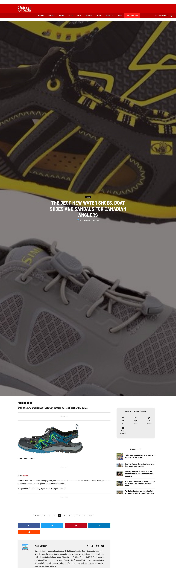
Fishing (41, 16)
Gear (71, 16)
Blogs (99, 16)
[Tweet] (52, 525)
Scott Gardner (85, 220)
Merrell (25, 476)
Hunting (51, 16)
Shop (120, 16)
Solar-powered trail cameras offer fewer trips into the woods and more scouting (139, 473)
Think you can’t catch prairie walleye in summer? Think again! (140, 456)
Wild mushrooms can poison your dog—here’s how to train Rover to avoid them (140, 483)
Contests (109, 16)
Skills (61, 16)
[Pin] (76, 525)
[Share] (29, 525)
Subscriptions (132, 16)
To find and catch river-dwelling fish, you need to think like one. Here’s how (139, 492)
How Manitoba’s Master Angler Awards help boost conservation (139, 465)
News (79, 16)
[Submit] (29, 532)
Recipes (89, 16)
